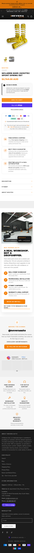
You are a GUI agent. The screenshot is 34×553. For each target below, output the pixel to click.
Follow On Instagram (18, 346)
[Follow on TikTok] (12, 532)
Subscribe (8, 526)
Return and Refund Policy (9, 473)
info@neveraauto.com (12, 498)
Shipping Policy (6, 467)
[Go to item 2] (11, 59)
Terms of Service (6, 464)
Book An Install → (14, 301)
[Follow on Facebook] (2, 532)
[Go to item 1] (5, 59)
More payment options (17, 109)
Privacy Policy (5, 470)
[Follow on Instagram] (7, 532)
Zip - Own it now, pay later (9, 475)
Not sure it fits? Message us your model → (15, 306)
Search (4, 458)
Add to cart (17, 100)
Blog (3, 461)
